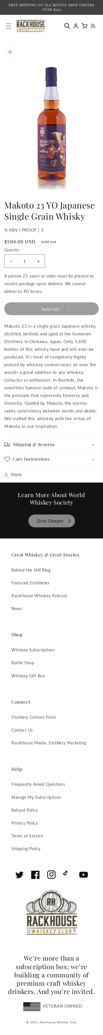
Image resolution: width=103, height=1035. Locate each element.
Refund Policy (24, 810)
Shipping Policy (26, 848)
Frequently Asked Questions (38, 784)
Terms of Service (27, 835)
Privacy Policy (24, 823)
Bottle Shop (22, 662)
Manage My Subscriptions (36, 797)
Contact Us (22, 730)
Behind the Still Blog (31, 570)
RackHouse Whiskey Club (57, 1022)
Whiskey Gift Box (28, 675)
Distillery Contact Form (33, 717)
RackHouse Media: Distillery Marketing (48, 742)
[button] (68, 26)
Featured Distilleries (30, 582)
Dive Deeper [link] (50, 520)
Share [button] (16, 474)
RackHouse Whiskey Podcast (39, 595)
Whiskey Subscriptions (33, 649)
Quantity (11, 250)
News (16, 608)
